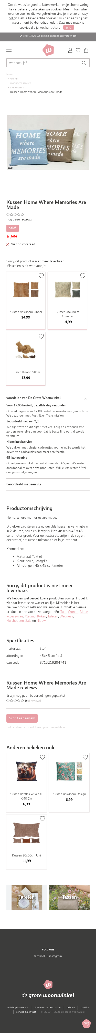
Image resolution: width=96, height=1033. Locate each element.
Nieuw (41, 621)
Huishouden (15, 621)
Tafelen (53, 616)
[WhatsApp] (86, 1023)
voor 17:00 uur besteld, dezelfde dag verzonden (50, 35)
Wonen (73, 612)
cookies (85, 1007)
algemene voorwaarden (47, 1007)
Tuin (63, 612)
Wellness (66, 616)
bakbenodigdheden (43, 22)
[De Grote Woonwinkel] (48, 50)
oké (68, 27)
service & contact (26, 1011)
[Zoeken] (85, 62)
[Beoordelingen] (48, 214)
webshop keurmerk (17, 1007)
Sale (28, 621)
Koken (41, 616)
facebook (39, 956)
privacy (71, 1007)
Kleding (30, 616)
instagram (55, 956)
